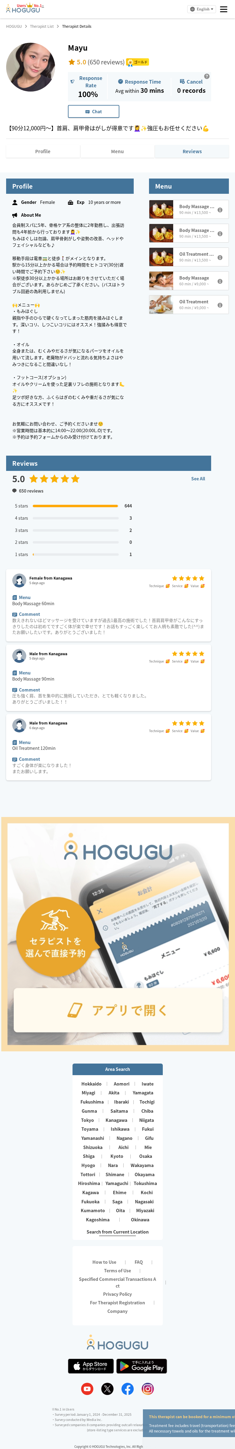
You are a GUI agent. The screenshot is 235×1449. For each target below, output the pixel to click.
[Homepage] (23, 11)
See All (198, 478)
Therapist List (42, 26)
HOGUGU (14, 26)
